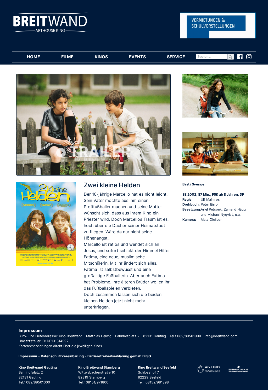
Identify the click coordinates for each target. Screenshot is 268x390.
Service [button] (181, 56)
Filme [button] (72, 56)
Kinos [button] (106, 56)
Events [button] (142, 56)
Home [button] (39, 56)
